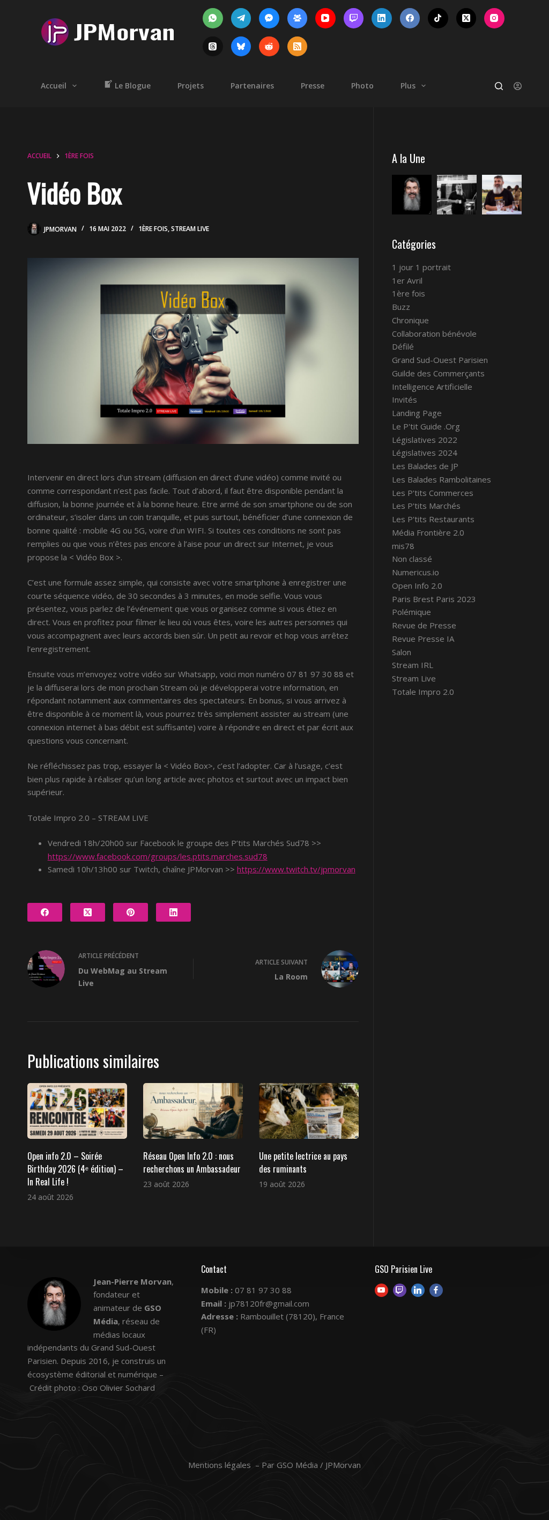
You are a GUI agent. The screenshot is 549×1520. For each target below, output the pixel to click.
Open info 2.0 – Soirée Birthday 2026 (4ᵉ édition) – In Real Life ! (75, 1169)
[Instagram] (494, 18)
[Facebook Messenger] (269, 18)
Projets (190, 85)
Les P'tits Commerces (432, 492)
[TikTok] (438, 18)
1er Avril (407, 280)
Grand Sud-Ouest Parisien (440, 359)
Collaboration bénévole (434, 333)
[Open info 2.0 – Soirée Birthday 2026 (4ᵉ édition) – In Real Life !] (77, 1111)
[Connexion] (518, 86)
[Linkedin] (418, 1290)
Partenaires (252, 85)
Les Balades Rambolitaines (441, 479)
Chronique (410, 320)
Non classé (412, 558)
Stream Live (190, 228)
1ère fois (153, 228)
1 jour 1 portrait (421, 267)
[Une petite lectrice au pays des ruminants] (309, 1111)
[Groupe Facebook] (297, 18)
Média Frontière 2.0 (428, 532)
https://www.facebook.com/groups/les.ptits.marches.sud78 (158, 856)
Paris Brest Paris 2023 (434, 599)
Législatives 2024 (424, 452)
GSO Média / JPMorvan (319, 1464)
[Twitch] (354, 18)
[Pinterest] (130, 912)
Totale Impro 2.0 (423, 691)
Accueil (53, 85)
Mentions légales (219, 1464)
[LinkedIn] (382, 18)
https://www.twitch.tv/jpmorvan (296, 869)
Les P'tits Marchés (426, 505)
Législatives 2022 (424, 439)
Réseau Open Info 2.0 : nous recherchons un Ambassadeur (192, 1162)
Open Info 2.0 (417, 585)
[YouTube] (325, 18)
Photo (362, 85)
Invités (404, 399)
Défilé (403, 346)
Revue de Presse (424, 625)
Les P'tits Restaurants (433, 519)
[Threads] (213, 46)
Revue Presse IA (423, 638)
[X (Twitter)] (466, 18)
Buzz (401, 306)
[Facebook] (410, 18)
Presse (312, 85)
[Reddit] (269, 46)
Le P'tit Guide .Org (426, 426)
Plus (408, 85)
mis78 (403, 545)
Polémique (411, 611)
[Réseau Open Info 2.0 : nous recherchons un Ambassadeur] (193, 1111)
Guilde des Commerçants (438, 373)
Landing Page (417, 412)
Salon (401, 652)
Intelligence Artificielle (432, 386)
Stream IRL (412, 664)
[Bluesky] (241, 46)
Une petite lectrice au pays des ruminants (303, 1162)
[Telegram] (241, 18)
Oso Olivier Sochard (118, 1387)
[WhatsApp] (213, 18)
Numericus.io (415, 572)
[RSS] (297, 46)
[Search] (499, 86)
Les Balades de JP (425, 466)
